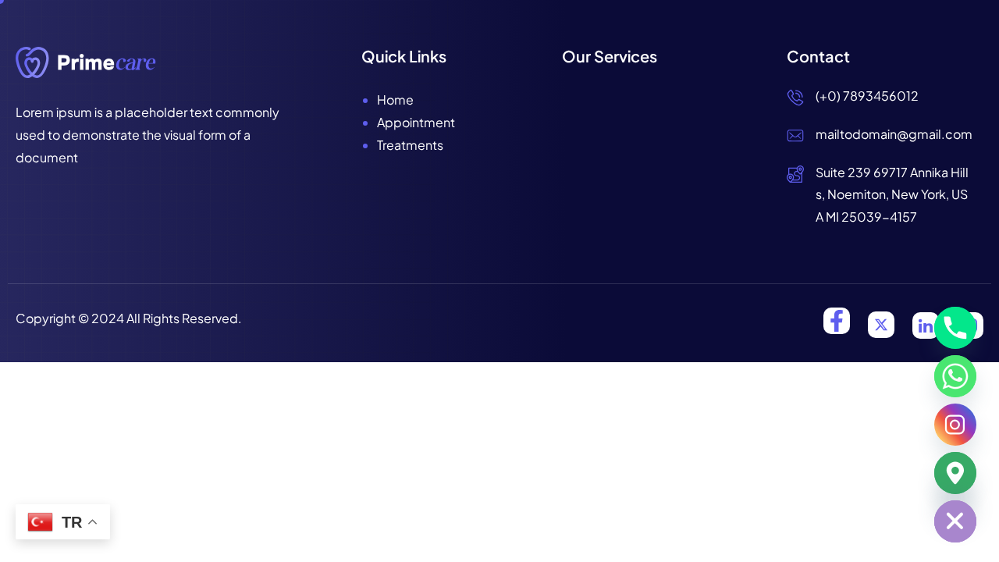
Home (395, 99)
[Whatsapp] (955, 376)
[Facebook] (836, 321)
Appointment (416, 122)
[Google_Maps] (955, 473)
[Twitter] (881, 324)
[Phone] (955, 328)
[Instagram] (955, 425)
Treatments (410, 145)
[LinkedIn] (925, 325)
